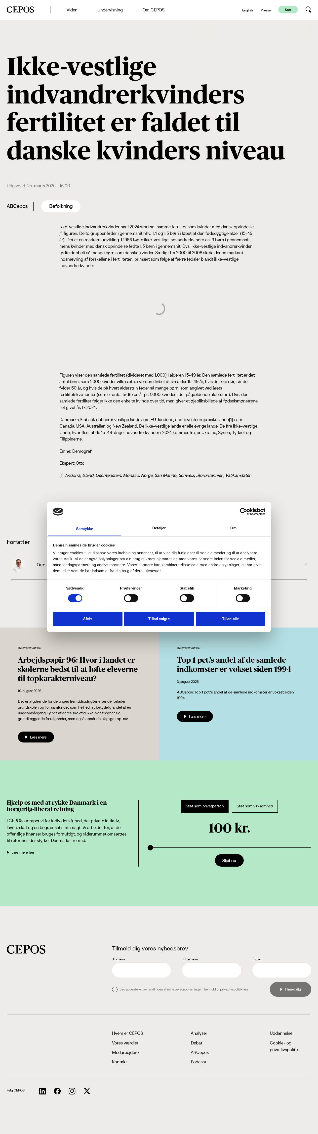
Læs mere (38, 737)
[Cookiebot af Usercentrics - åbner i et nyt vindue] (243, 511)
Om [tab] (233, 528)
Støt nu (229, 860)
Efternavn (190, 959)
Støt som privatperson (205, 806)
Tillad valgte (158, 619)
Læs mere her (22, 852)
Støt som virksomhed (255, 806)
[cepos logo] (26, 949)
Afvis (87, 619)
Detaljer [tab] (159, 528)
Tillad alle (230, 619)
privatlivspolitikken (234, 989)
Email (257, 959)
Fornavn (119, 959)
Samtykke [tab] (84, 529)
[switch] (131, 598)
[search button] (308, 9)
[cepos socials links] (42, 1091)
